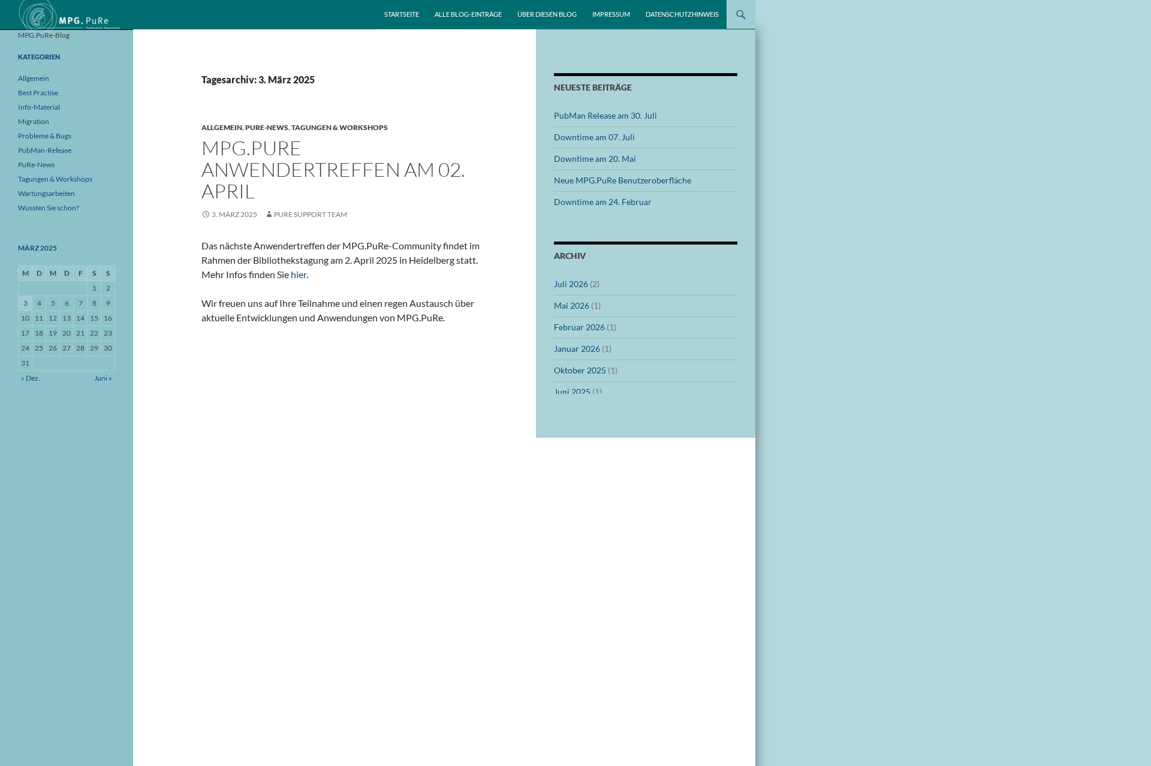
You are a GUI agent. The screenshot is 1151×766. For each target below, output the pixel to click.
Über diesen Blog (547, 14)
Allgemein (221, 127)
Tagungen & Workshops (339, 127)
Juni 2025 (572, 392)
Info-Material (39, 106)
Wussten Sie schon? (48, 207)
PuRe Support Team (310, 214)
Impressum (611, 14)
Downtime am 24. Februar (603, 202)
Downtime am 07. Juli (594, 137)
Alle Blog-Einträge (468, 14)
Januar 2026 (577, 348)
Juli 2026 (571, 284)
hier (298, 274)
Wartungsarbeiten (46, 193)
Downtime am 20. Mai (595, 158)
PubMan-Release (44, 150)
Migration (33, 121)
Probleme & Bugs (44, 135)
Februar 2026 (579, 327)
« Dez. (30, 377)
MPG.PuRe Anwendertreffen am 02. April (333, 169)
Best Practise (38, 92)
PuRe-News (266, 127)
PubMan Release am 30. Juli (605, 115)
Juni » (103, 377)
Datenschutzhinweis (682, 14)
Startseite (401, 14)
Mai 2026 (571, 305)
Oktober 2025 (580, 370)
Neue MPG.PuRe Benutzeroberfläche (622, 180)
